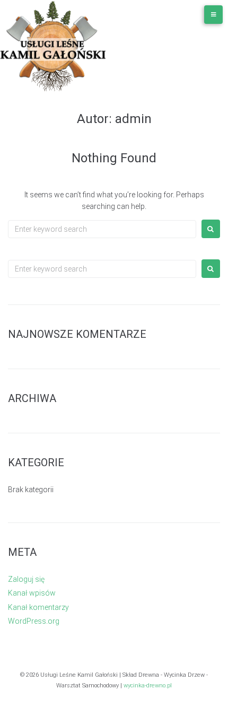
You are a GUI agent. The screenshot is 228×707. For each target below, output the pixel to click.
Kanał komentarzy (38, 607)
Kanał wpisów (32, 593)
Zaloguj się (26, 579)
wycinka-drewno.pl (148, 685)
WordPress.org (33, 621)
